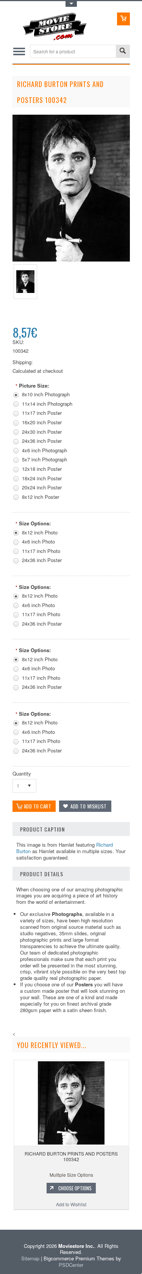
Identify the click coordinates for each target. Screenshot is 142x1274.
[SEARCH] (123, 51)
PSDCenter (71, 1264)
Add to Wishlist (71, 1204)
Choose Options (75, 1188)
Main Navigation (19, 51)
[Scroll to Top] (1, 1218)
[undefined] (71, 259)
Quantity (21, 773)
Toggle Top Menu (71, 4)
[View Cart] (123, 18)
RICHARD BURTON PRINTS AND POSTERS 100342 (71, 1156)
